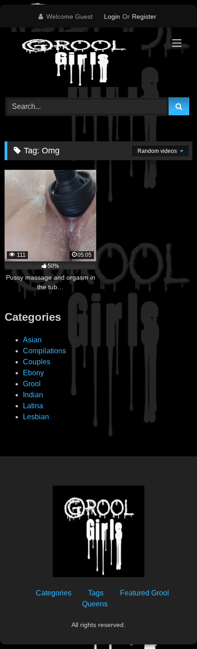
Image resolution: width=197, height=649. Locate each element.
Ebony (33, 373)
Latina (33, 406)
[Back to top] (169, 622)
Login (112, 16)
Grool (32, 384)
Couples (36, 362)
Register (144, 16)
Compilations (44, 351)
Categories (53, 593)
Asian (32, 340)
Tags (96, 593)
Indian (33, 395)
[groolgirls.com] (81, 61)
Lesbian (36, 417)
